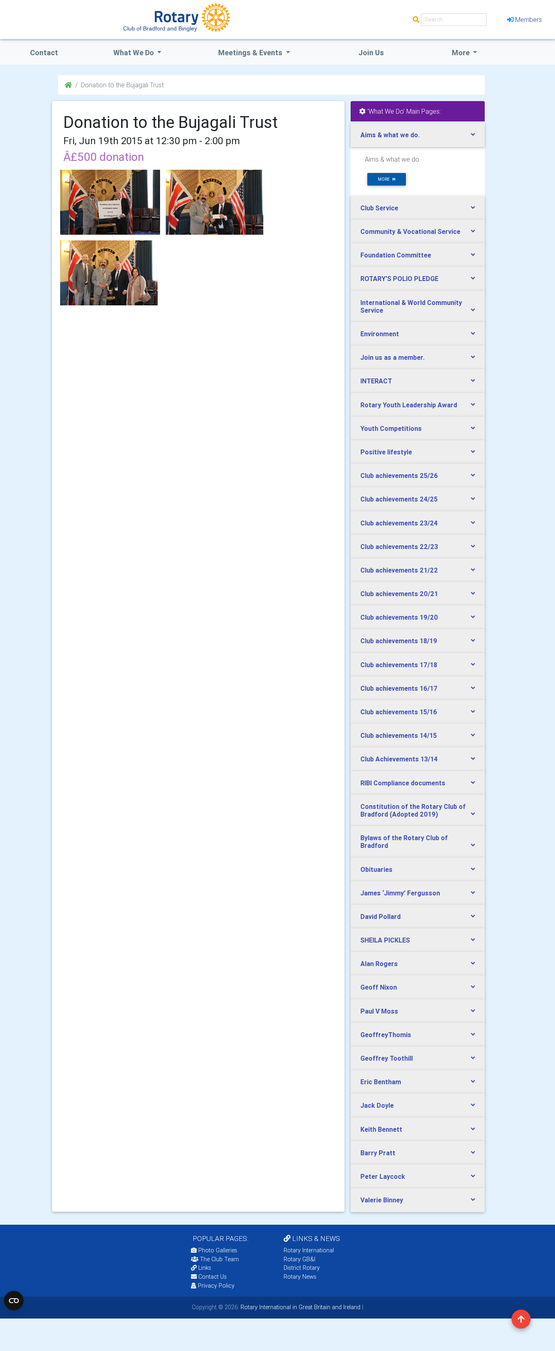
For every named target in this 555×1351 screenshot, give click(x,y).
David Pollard (380, 916)
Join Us (371, 52)
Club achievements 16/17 (399, 688)
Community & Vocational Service (410, 231)
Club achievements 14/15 (398, 735)
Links (204, 1267)
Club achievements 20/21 (399, 594)
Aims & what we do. (390, 135)
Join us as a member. (392, 357)
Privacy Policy (216, 1285)
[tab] (418, 135)
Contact (44, 52)
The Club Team (219, 1259)
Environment (379, 334)
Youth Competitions (391, 428)
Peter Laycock (382, 1176)
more (385, 179)
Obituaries (376, 869)
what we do (134, 52)
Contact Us (212, 1276)
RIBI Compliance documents (402, 783)
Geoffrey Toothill (386, 1058)
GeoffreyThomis (385, 1035)
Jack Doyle (377, 1105)
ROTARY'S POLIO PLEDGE (399, 279)
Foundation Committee (395, 255)
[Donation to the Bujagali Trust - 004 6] (108, 273)
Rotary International (309, 1250)
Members (528, 19)
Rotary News (300, 1276)
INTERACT (376, 381)
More (461, 52)
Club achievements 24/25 (399, 499)
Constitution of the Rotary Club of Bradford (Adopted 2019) (413, 810)
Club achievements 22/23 (399, 547)
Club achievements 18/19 (398, 641)
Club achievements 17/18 (398, 665)
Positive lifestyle (386, 452)
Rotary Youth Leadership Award (408, 405)
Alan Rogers (379, 964)
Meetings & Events (251, 52)
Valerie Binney (381, 1200)
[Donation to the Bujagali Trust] (110, 202)
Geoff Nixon (378, 987)
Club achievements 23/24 (399, 523)
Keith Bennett (381, 1129)
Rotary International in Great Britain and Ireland (299, 1307)
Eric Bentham (380, 1082)
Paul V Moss (379, 1011)
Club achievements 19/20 (399, 617)
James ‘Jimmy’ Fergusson (400, 893)
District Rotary (302, 1267)
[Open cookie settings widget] (14, 1300)
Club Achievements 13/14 (399, 759)
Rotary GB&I (299, 1259)
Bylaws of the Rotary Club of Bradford (404, 842)
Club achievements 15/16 (398, 712)
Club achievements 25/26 (399, 475)
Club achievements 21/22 (399, 570)
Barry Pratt (377, 1153)
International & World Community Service (411, 306)
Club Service (379, 208)
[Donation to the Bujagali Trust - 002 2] (214, 202)
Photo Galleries (217, 1250)
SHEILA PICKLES (385, 940)
